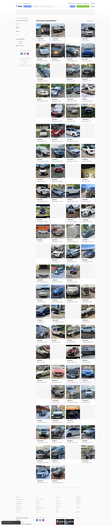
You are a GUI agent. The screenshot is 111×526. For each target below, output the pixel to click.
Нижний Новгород (40, 507)
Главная (17, 18)
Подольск (78, 501)
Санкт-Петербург (19, 499)
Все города (78, 512)
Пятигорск (78, 507)
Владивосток (79, 499)
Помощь (25, 62)
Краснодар (18, 505)
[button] (48, 38)
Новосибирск (19, 503)
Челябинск (18, 509)
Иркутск (58, 507)
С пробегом (18, 23)
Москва (17, 497)
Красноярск (18, 507)
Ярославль (78, 497)
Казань (37, 501)
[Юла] (19, 6)
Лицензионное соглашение (25, 58)
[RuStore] (69, 523)
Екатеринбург (19, 501)
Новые (17, 25)
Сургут (57, 512)
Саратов (58, 497)
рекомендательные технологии (25, 65)
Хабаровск (38, 509)
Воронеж (58, 501)
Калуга (77, 505)
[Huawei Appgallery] (60, 523)
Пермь (37, 503)
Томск (57, 499)
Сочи (57, 509)
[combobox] (51, 6)
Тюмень (17, 512)
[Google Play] (69, 520)
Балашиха (58, 505)
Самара (37, 505)
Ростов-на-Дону (39, 499)
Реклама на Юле (24, 60)
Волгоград (58, 503)
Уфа (37, 497)
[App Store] (60, 520)
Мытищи (78, 503)
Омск (37, 512)
